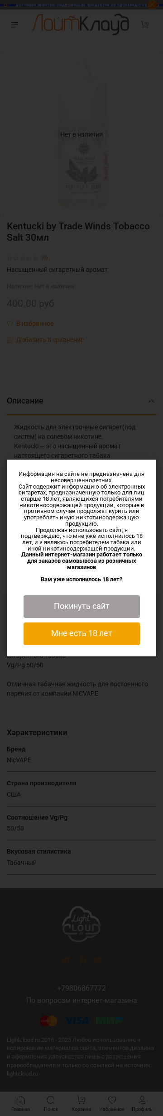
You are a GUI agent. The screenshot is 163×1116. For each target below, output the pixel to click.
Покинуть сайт (82, 606)
